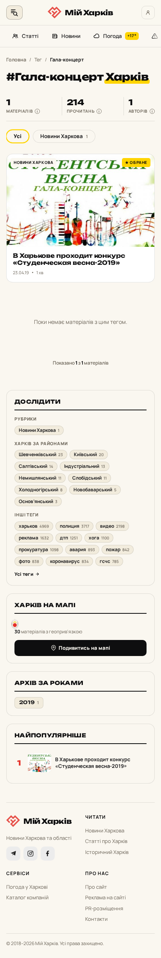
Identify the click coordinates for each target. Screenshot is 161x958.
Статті (30, 36)
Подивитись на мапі (84, 647)
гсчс (109, 561)
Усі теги (23, 574)
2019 (29, 702)
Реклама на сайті (105, 897)
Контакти (96, 918)
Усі (17, 136)
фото (29, 561)
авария (82, 549)
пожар (117, 549)
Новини (70, 36)
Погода (119, 36)
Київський (89, 454)
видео (112, 526)
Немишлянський (40, 478)
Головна (16, 59)
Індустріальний (84, 466)
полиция (74, 526)
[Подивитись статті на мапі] (14, 623)
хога (99, 537)
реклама (34, 537)
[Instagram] (30, 854)
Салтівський (36, 466)
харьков (34, 526)
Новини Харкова (64, 136)
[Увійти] (148, 12)
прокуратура (39, 549)
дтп (69, 537)
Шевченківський (41, 454)
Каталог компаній (27, 897)
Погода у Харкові (27, 886)
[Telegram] (13, 854)
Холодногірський (41, 489)
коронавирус (69, 561)
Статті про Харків (106, 841)
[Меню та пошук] (14, 12)
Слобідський (89, 478)
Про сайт (96, 886)
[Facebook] (48, 854)
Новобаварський (94, 489)
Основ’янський (38, 501)
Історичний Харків (107, 852)
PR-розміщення (104, 908)
